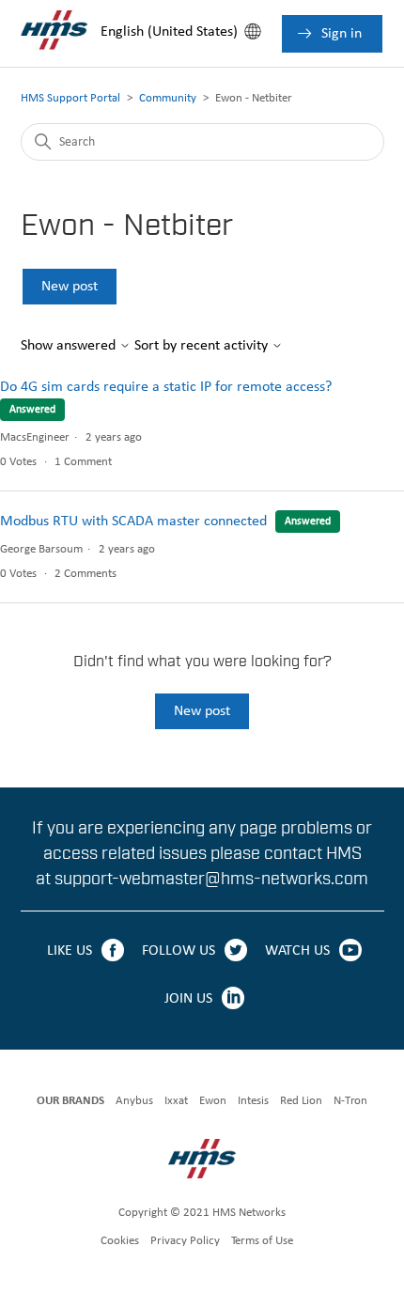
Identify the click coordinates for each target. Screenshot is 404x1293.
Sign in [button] (340, 33)
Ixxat (176, 1101)
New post (69, 286)
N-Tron (350, 1101)
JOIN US (188, 998)
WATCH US (297, 950)
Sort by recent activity (203, 345)
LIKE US (69, 950)
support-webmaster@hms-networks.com (211, 878)
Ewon (212, 1101)
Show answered (70, 345)
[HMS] (202, 1162)
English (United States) (169, 31)
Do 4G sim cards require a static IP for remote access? (166, 387)
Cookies (120, 1241)
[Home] (54, 59)
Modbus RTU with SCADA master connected (133, 521)
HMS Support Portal (70, 98)
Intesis (253, 1101)
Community (167, 98)
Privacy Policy (185, 1241)
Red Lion (301, 1101)
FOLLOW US (178, 950)
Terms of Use (262, 1241)
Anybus (134, 1101)
